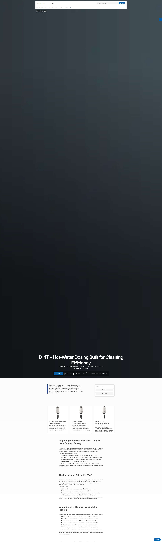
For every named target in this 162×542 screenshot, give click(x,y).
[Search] (98, 3)
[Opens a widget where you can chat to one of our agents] (157, 539)
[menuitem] (40, 7)
